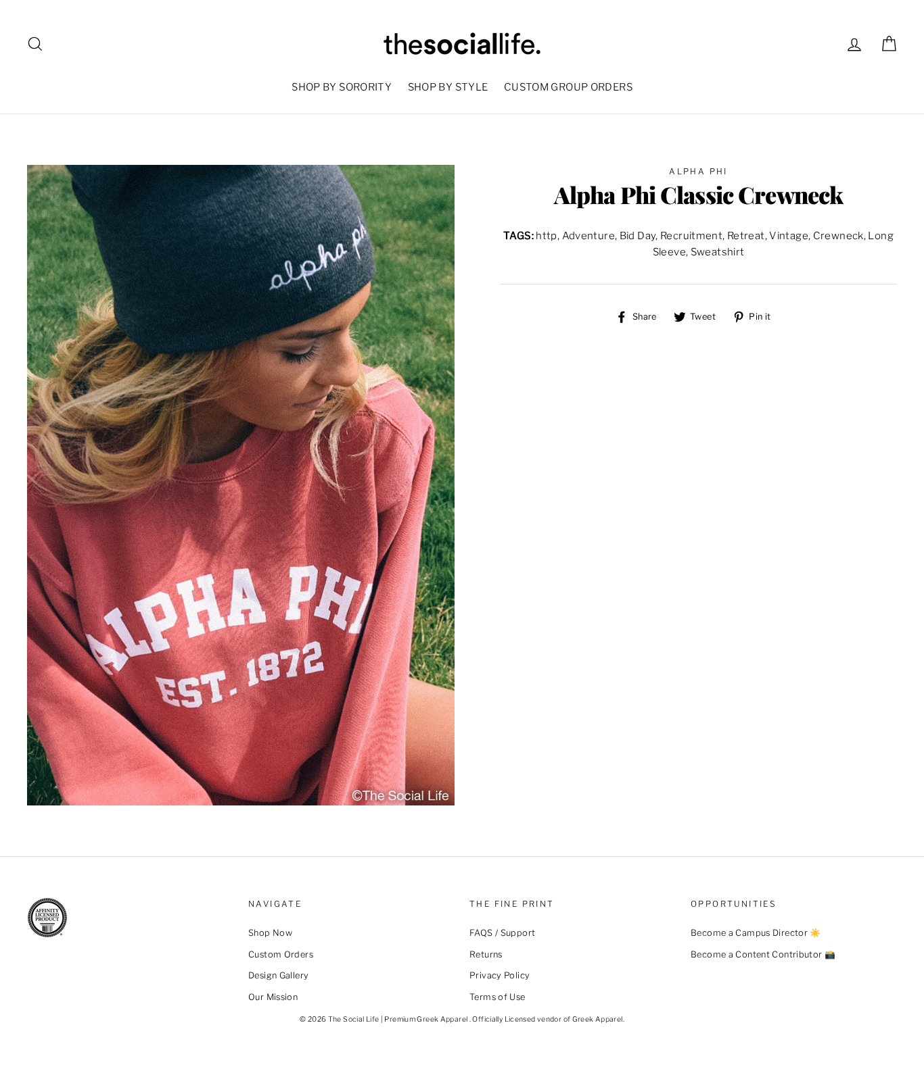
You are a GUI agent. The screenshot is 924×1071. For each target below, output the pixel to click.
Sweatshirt (718, 252)
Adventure (588, 236)
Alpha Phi (698, 171)
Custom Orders (280, 954)
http (546, 236)
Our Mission (273, 997)
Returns (486, 954)
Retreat (746, 236)
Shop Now (270, 933)
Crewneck (838, 236)
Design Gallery (278, 975)
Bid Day (638, 236)
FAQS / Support (502, 933)
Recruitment (691, 236)
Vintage (788, 236)
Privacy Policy (499, 975)
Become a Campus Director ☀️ (756, 933)
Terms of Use (497, 997)
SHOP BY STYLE (448, 87)
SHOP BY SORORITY (342, 87)
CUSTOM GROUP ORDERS (568, 87)
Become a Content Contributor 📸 (763, 954)
